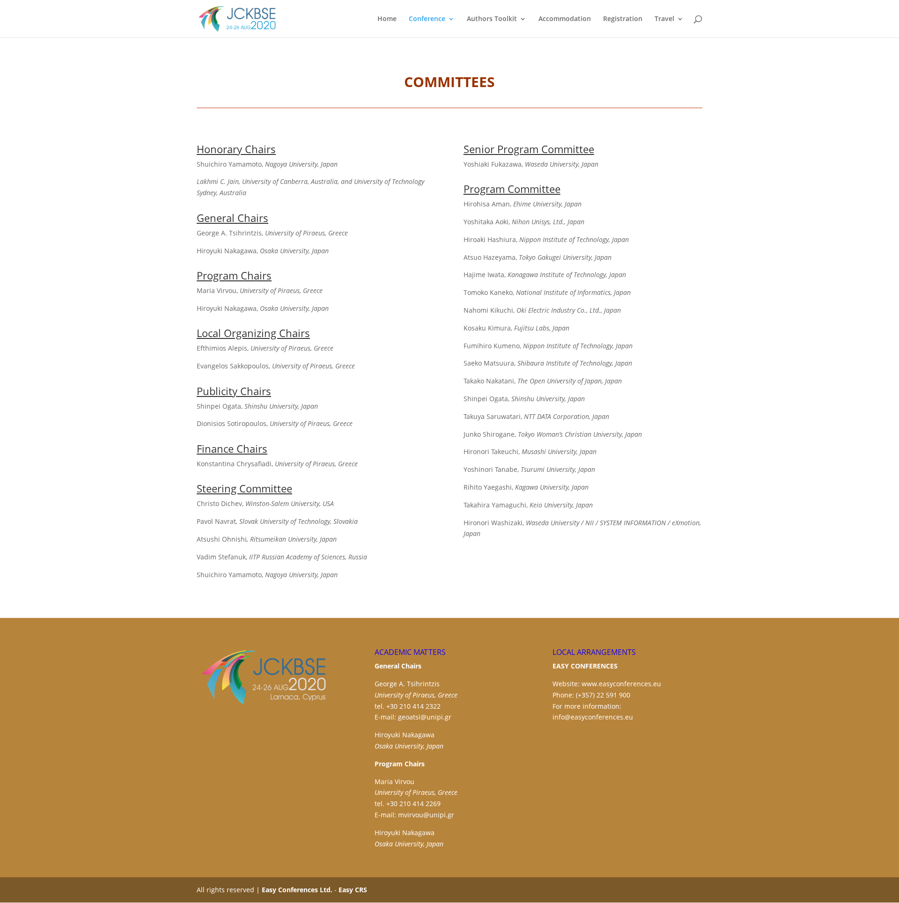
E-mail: (386, 716)
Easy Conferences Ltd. (297, 889)
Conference (427, 19)
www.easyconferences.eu (621, 683)
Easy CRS (353, 889)
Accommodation (564, 19)
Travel (664, 19)
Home (387, 19)
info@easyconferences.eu (593, 716)
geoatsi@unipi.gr (424, 716)
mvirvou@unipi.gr (426, 814)
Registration (622, 19)
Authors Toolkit (492, 19)
